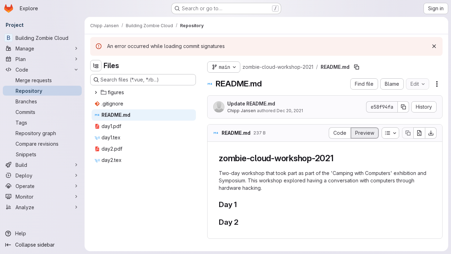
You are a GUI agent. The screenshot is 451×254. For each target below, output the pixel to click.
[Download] (431, 133)
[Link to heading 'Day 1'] (241, 204)
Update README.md (251, 104)
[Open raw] (419, 133)
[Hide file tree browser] (95, 65)
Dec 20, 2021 (290, 110)
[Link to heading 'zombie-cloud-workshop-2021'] (338, 158)
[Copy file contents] (407, 133)
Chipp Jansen (241, 110)
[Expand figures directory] (96, 92)
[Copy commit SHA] (403, 107)
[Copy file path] (356, 67)
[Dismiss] (434, 46)
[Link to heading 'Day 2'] (243, 222)
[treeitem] (144, 92)
